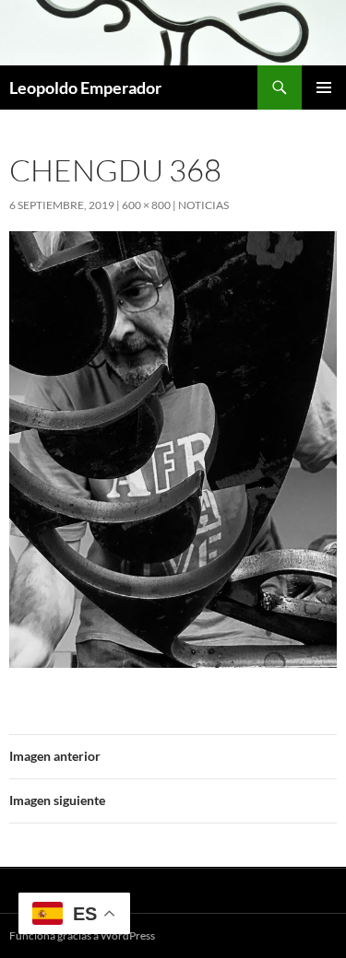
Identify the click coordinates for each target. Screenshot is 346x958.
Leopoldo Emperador (85, 87)
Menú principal (324, 87)
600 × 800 (146, 205)
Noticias (203, 205)
